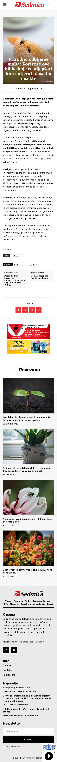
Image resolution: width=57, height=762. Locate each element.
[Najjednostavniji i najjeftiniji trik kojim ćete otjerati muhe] (28, 497)
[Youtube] (14, 650)
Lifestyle (28, 54)
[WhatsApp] (32, 310)
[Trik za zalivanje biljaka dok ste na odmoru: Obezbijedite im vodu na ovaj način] (28, 446)
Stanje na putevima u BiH (17, 687)
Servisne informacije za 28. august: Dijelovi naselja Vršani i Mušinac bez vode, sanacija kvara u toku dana (27, 698)
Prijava (27, 740)
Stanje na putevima (12, 691)
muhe (24, 265)
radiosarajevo (17, 256)
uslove (20, 747)
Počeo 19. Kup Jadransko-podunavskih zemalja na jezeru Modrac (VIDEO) (14, 280)
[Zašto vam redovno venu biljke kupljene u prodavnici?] (28, 548)
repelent (33, 265)
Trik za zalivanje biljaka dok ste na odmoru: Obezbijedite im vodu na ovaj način (28, 469)
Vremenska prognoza (13, 715)
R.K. (9, 249)
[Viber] (39, 310)
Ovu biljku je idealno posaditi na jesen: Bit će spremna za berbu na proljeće (27, 418)
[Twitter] (25, 310)
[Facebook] (18, 310)
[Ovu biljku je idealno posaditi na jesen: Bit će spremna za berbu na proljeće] (28, 395)
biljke (16, 265)
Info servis (8, 705)
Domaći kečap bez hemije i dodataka (39, 277)
